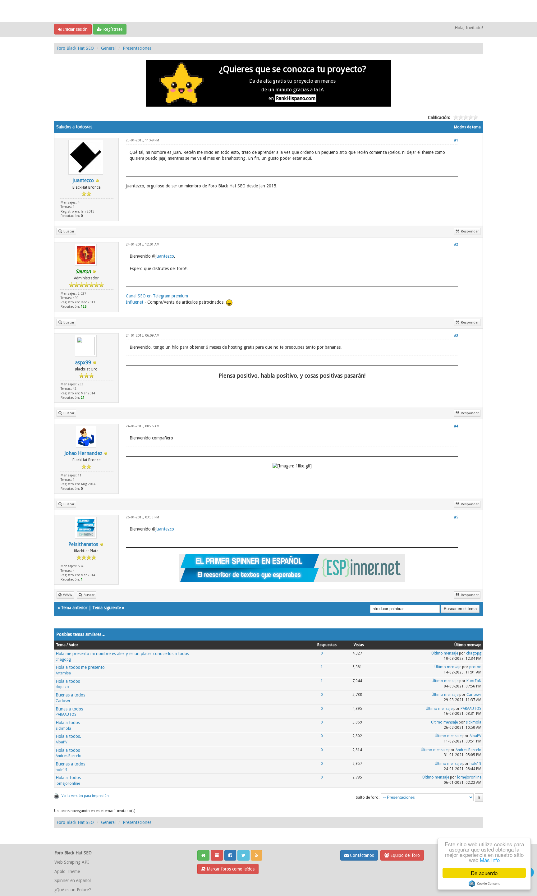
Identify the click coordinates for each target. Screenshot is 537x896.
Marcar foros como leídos (230, 868)
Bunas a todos (69, 708)
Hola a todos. (68, 736)
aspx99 (83, 362)
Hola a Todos (68, 777)
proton (475, 667)
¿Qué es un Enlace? (72, 889)
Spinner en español (72, 880)
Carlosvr (63, 701)
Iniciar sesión (75, 29)
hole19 (61, 770)
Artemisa (63, 673)
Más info (490, 860)
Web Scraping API (71, 862)
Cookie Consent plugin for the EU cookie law (484, 883)
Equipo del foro (404, 855)
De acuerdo (484, 873)
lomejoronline (68, 783)
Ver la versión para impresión (85, 796)
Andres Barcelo (68, 756)
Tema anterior (74, 607)
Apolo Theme (67, 871)
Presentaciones (137, 48)
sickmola (63, 728)
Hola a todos (68, 681)
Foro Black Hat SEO (75, 48)
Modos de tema (467, 127)
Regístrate (112, 29)
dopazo (62, 687)
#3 (456, 335)
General (108, 48)
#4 (456, 426)
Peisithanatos (83, 544)
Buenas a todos (70, 694)
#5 (456, 517)
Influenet (134, 302)
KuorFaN (473, 681)
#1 (456, 140)
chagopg (63, 659)
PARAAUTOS (66, 714)
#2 (456, 244)
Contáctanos (361, 855)
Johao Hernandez (83, 453)
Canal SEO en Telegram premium (157, 295)
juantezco (83, 180)
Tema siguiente (106, 607)
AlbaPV (61, 742)
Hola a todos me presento (80, 667)
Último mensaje (444, 653)
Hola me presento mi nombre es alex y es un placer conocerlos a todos (122, 653)
